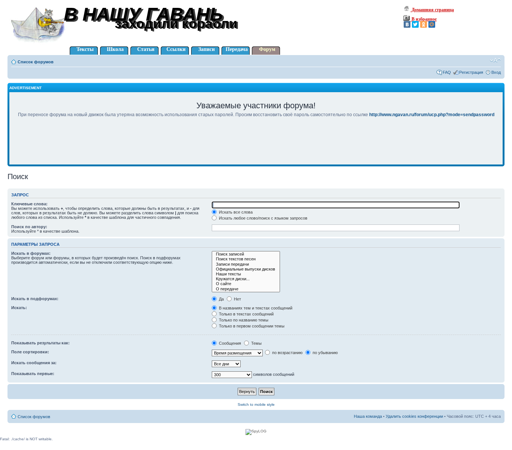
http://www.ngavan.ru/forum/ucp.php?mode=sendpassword (431, 114)
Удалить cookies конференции (414, 416)
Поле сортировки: (30, 352)
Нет (237, 299)
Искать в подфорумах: (34, 298)
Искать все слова (235, 212)
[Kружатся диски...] (246, 279)
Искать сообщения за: (34, 362)
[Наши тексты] (246, 274)
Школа (115, 49)
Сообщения (229, 343)
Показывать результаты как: (40, 343)
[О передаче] (246, 289)
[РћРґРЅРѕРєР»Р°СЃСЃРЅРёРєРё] (423, 24)
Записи (206, 49)
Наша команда (368, 416)
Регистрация (471, 72)
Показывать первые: (32, 373)
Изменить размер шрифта (495, 60)
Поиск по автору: (29, 226)
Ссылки (176, 49)
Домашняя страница (432, 9)
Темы (256, 343)
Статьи (145, 49)
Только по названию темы (243, 320)
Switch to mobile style (256, 404)
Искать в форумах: (31, 253)
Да (221, 299)
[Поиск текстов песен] (246, 259)
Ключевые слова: (29, 204)
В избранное (423, 19)
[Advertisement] (256, 146)
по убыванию (324, 352)
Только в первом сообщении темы (251, 326)
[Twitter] (415, 24)
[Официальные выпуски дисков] (246, 269)
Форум (267, 49)
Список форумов (36, 62)
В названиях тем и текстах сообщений (255, 308)
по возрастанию (286, 352)
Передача (237, 49)
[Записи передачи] (246, 264)
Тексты (85, 49)
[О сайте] (246, 283)
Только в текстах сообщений (246, 314)
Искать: (19, 307)
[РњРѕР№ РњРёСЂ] (431, 24)
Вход (496, 72)
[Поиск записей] (246, 254)
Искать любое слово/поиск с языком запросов (262, 218)
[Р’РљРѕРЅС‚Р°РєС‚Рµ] (407, 24)
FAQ (447, 72)
